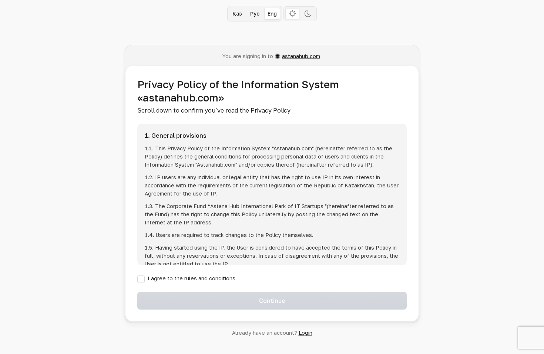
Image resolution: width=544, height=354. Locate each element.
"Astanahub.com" (293, 148)
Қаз (237, 13)
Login (305, 333)
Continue (272, 300)
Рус (254, 13)
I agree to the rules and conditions (191, 278)
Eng (272, 13)
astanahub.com (301, 56)
